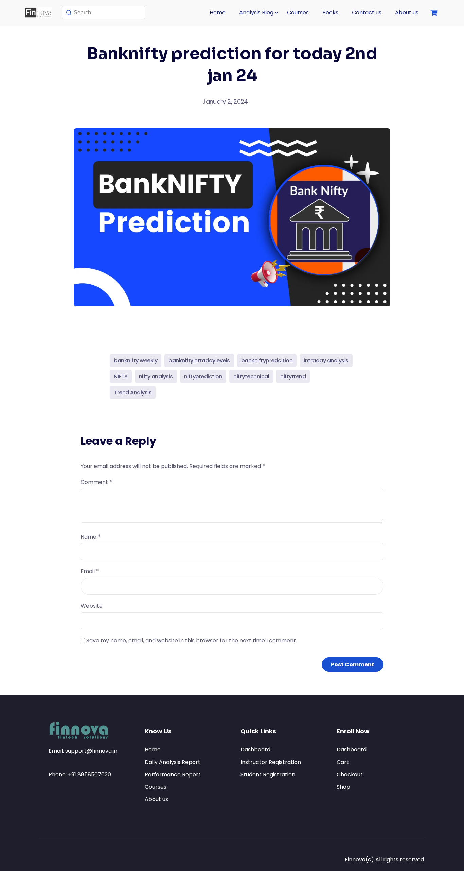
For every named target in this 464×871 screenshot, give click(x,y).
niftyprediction (203, 376)
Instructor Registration (270, 762)
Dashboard (255, 750)
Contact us (366, 12)
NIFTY (121, 376)
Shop (343, 787)
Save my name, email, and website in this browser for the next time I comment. (191, 641)
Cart (343, 762)
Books (330, 12)
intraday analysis (326, 360)
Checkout (350, 774)
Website (92, 606)
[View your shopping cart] (434, 13)
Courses (298, 12)
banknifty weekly (135, 360)
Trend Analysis (132, 392)
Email (90, 571)
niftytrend (293, 376)
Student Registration (267, 774)
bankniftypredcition (267, 360)
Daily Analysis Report (172, 762)
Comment (96, 482)
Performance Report (173, 774)
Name (91, 537)
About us (406, 12)
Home (218, 12)
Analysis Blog (256, 12)
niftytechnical (251, 376)
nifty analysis (156, 376)
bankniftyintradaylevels (199, 360)
